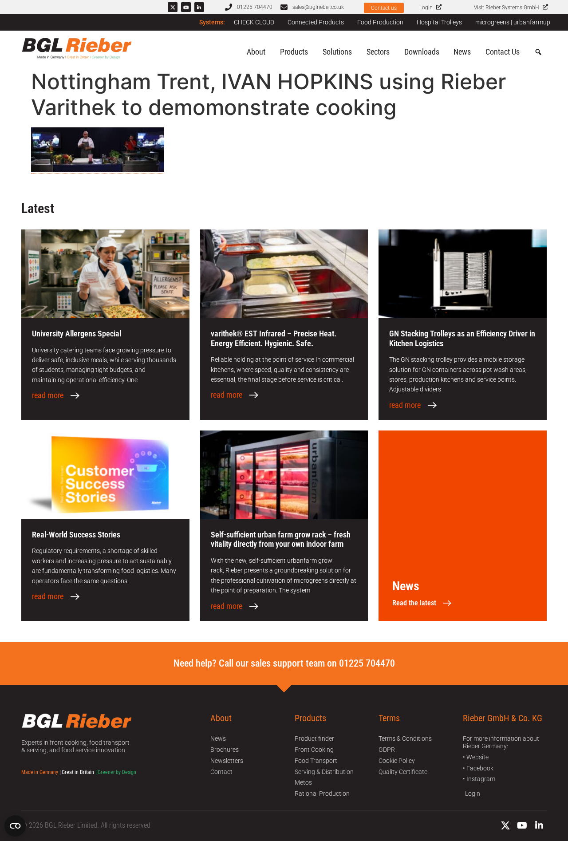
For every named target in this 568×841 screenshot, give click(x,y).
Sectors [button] (378, 51)
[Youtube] (186, 7)
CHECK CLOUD (254, 22)
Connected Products (316, 22)
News (462, 51)
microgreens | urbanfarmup (512, 22)
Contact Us (502, 51)
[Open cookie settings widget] (15, 826)
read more (47, 395)
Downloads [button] (421, 51)
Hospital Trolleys (439, 22)
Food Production (380, 22)
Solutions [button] (337, 51)
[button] (538, 52)
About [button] (256, 51)
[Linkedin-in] (199, 7)
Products (294, 51)
